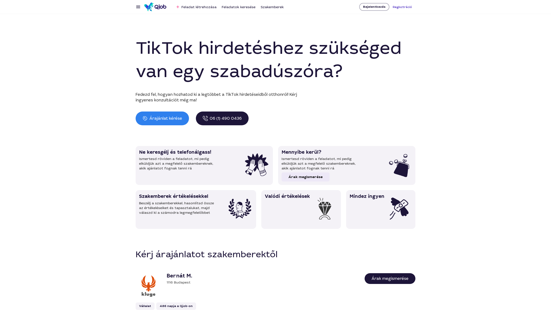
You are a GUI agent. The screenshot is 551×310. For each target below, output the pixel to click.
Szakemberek (272, 7)
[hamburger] (138, 7)
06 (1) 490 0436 (226, 118)
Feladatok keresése (238, 7)
